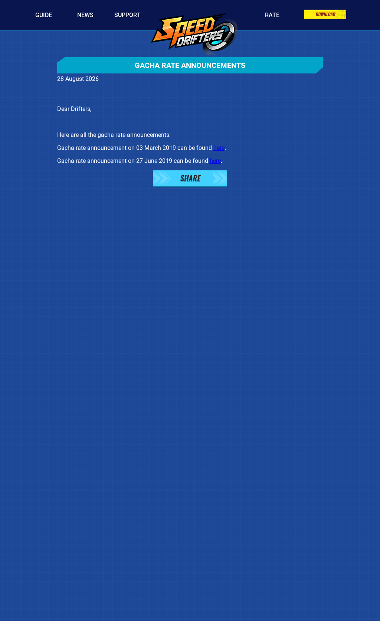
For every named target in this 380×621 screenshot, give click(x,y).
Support (127, 15)
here (219, 147)
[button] (190, 179)
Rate (272, 15)
